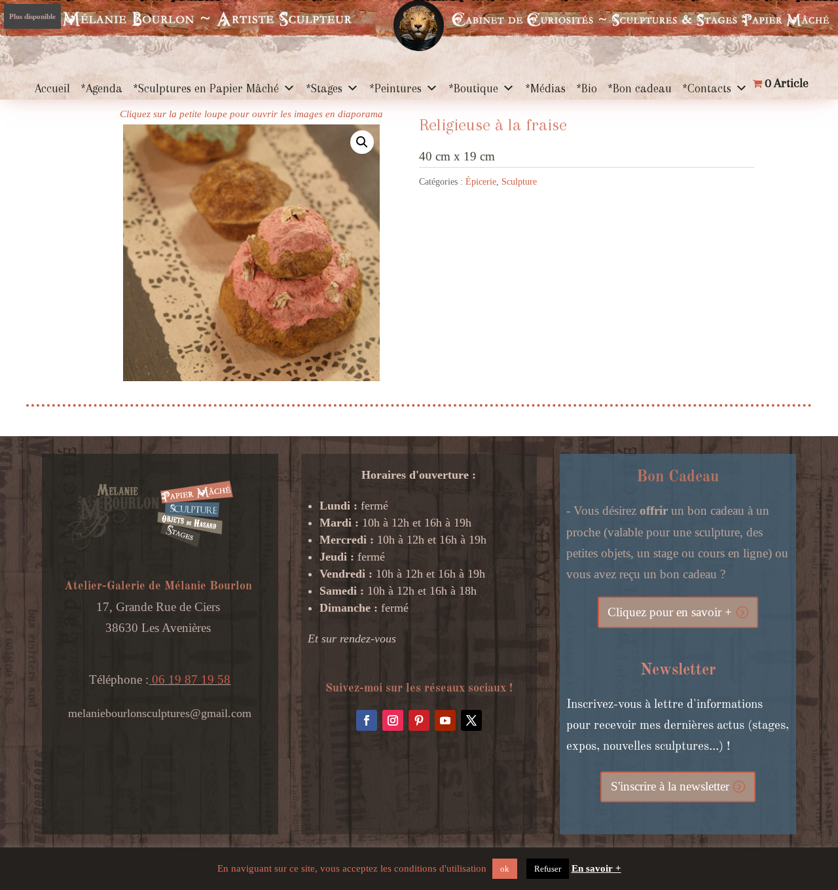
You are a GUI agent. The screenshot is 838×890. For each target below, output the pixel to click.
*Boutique (473, 88)
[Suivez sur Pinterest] (419, 720)
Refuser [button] (547, 869)
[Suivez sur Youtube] (445, 720)
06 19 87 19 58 (189, 679)
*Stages (324, 88)
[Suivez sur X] (471, 720)
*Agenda (101, 88)
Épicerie (480, 182)
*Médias (545, 88)
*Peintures (395, 88)
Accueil (52, 88)
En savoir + (596, 868)
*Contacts (706, 88)
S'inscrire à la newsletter (670, 786)
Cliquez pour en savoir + (670, 612)
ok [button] (504, 869)
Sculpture (519, 182)
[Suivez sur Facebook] (366, 720)
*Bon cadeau (640, 88)
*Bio (586, 88)
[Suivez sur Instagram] (392, 720)
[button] (362, 142)
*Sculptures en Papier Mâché (206, 88)
